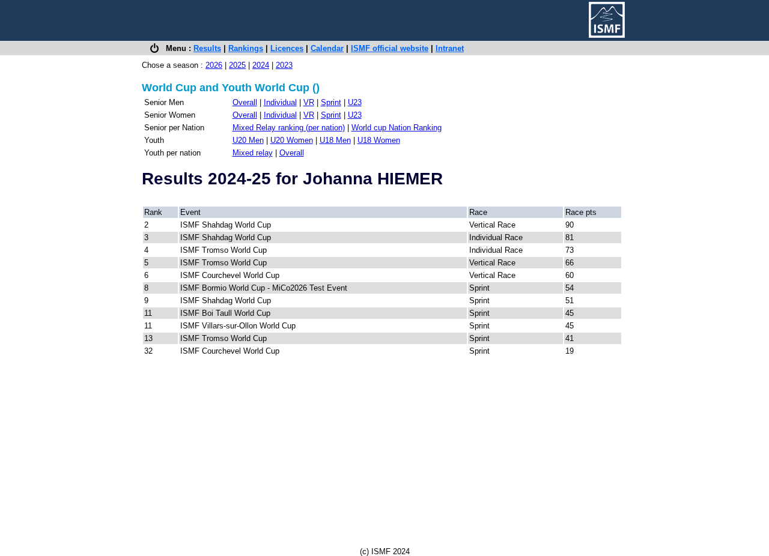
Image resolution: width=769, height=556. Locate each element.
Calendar (327, 48)
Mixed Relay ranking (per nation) (289, 127)
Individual (280, 102)
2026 (213, 65)
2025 (237, 65)
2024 (260, 65)
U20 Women (291, 140)
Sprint (331, 102)
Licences (286, 48)
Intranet (450, 48)
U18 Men (335, 140)
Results (207, 48)
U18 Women (378, 140)
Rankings (245, 48)
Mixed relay (253, 152)
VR (308, 102)
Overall (245, 102)
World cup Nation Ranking (396, 127)
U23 (355, 102)
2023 (284, 65)
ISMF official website (389, 48)
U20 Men (248, 140)
